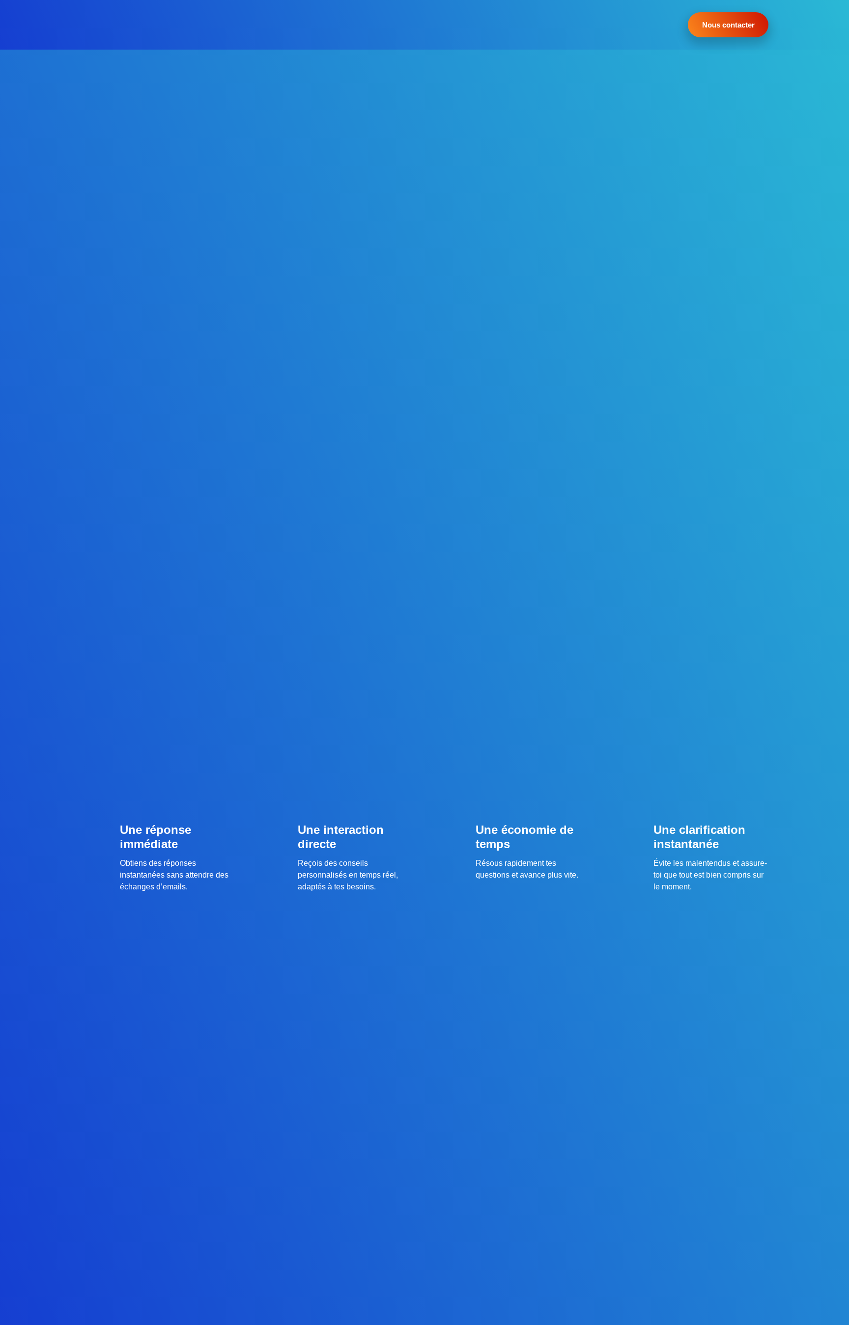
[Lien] (109, 25)
